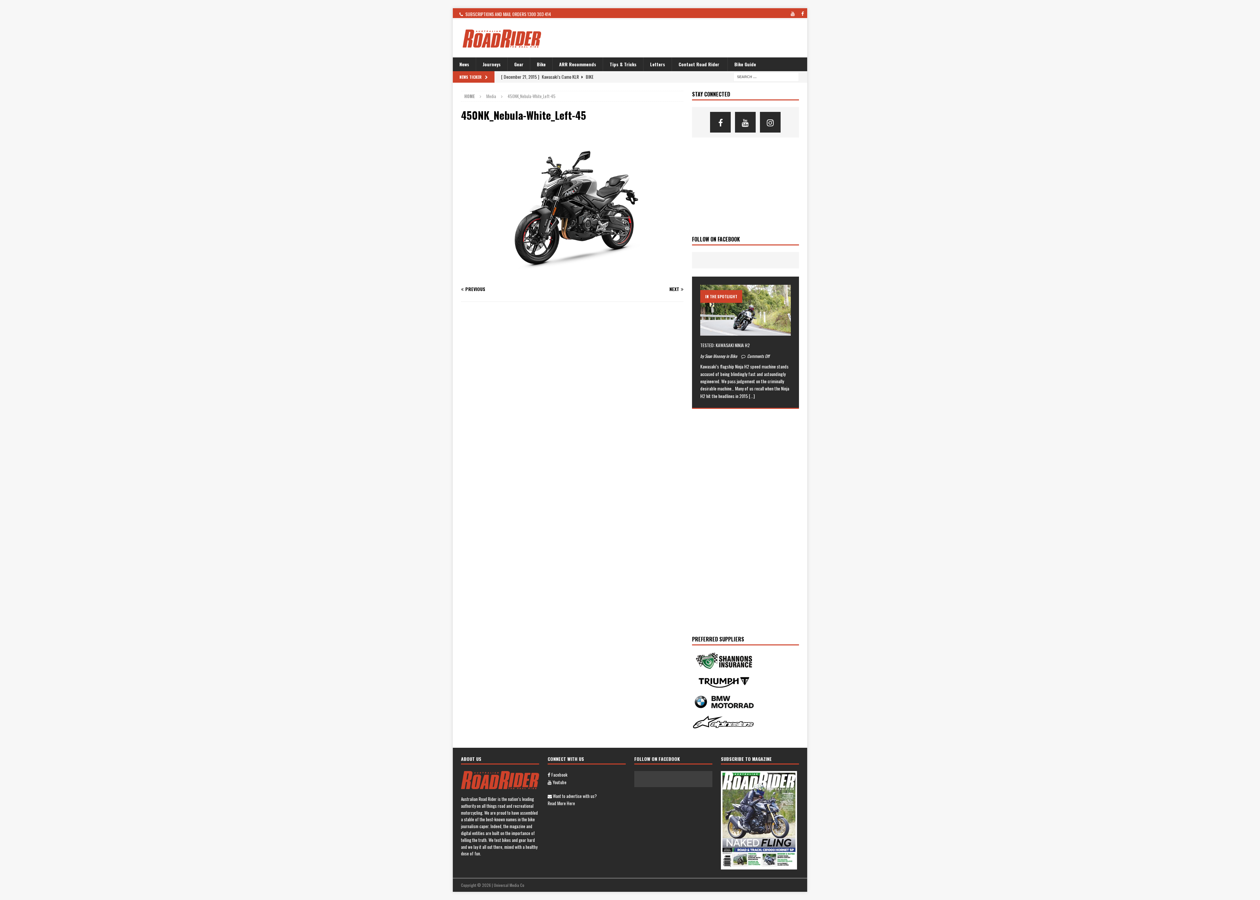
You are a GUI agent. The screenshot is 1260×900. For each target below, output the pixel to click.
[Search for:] (766, 76)
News (464, 64)
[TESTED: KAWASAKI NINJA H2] (745, 310)
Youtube (559, 782)
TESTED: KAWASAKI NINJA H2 (725, 345)
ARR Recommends (577, 64)
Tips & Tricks (623, 64)
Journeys (492, 64)
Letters (657, 64)
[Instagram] (770, 122)
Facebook (558, 774)
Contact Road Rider (699, 64)
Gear (518, 64)
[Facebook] (720, 122)
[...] (752, 395)
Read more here (561, 803)
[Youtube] (745, 122)
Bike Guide (745, 64)
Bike (541, 64)
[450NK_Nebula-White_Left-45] (572, 276)
